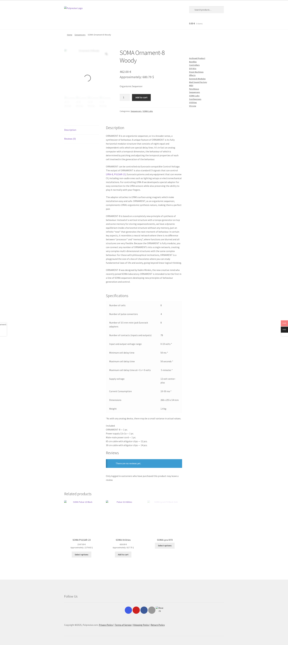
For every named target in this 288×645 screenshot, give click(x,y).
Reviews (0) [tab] (70, 138)
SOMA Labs (147, 111)
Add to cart (141, 97)
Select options (81, 554)
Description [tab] (70, 129)
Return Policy (158, 624)
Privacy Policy (106, 624)
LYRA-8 (109, 174)
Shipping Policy (141, 624)
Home (69, 34)
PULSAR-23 (120, 174)
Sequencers (80, 34)
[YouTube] (136, 610)
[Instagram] (128, 610)
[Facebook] (144, 610)
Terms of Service (123, 624)
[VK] (151, 610)
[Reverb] (160, 610)
